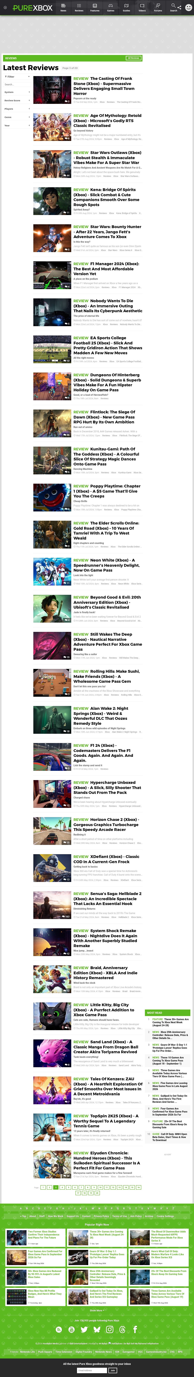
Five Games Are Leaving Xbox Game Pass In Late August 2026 (169, 1086)
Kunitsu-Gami (124, 472)
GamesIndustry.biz (156, 1351)
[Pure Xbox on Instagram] (109, 1330)
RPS (180, 1351)
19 (67, 657)
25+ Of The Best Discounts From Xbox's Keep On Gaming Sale (169, 1124)
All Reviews (133, 58)
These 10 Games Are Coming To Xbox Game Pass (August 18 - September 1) (168, 1060)
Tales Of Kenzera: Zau (133, 1102)
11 (67, 212)
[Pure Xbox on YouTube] (71, 1330)
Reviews (111, 102)
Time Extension (63, 1351)
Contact (86, 1216)
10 (67, 360)
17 (78, 1193)
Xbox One (138, 695)
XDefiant (125, 880)
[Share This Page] (179, 7)
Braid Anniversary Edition (141, 991)
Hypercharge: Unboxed (129, 806)
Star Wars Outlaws (129, 176)
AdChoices (117, 1343)
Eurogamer (129, 1351)
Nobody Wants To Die (130, 324)
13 (67, 879)
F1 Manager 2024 (127, 287)
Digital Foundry (84, 1351)
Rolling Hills (126, 695)
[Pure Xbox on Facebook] (135, 1330)
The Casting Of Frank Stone (130, 102)
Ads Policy (136, 1216)
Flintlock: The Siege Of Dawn (132, 435)
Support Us (73, 1216)
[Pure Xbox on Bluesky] (97, 1330)
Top (24, 1216)
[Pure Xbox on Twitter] (84, 1330)
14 (126, 1187)
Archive (149, 1216)
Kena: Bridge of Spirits (126, 213)
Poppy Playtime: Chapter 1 (133, 509)
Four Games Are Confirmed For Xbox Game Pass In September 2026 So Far (169, 1111)
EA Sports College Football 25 (130, 361)
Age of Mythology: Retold (133, 139)
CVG (172, 1351)
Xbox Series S (141, 250)
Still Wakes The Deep (128, 658)
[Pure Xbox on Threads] (122, 1330)
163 (67, 916)
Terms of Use (119, 1216)
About (32, 1216)
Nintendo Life (27, 1351)
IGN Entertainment (78, 1343)
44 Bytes (103, 1343)
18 (67, 731)
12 (67, 805)
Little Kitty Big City (126, 1028)
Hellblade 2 (124, 917)
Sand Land (124, 1065)
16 (138, 1187)
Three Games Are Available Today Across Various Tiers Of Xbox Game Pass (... (169, 1073)
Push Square (45, 1351)
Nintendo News (103, 1351)
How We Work (55, 1216)
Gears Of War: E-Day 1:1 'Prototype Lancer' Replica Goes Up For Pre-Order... (169, 1047)
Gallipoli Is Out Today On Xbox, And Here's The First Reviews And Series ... (169, 1098)
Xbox (102, 102)
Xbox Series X (126, 250)
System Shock (126, 954)
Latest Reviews (31, 67)
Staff (42, 1216)
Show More (96, 1310)
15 (67, 842)
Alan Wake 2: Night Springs (124, 732)
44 (67, 175)
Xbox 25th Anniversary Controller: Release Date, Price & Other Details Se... (170, 1035)
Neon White (123, 584)
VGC (140, 1351)
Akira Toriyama (138, 1065)
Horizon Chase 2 (127, 843)
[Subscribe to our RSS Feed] (58, 1330)
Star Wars (112, 250)
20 (97, 1193)
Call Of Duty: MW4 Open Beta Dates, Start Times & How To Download (169, 1137)
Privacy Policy (101, 1216)
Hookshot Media (51, 1343)
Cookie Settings (165, 1216)
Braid (124, 991)
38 (67, 1176)
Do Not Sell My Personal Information (141, 1343)
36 (67, 435)
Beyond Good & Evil (126, 621)
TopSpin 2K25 (127, 1139)
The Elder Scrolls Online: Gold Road (134, 546)
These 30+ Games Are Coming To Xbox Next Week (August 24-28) (170, 1022)
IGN (117, 1351)
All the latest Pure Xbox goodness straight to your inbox (97, 1363)
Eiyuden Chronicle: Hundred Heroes (134, 1176)
